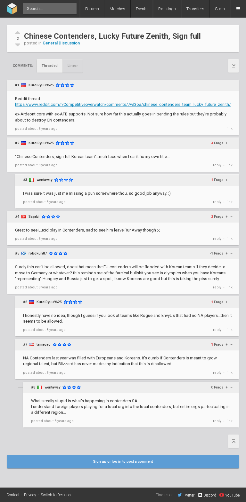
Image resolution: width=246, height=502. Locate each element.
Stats (220, 8)
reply (217, 165)
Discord (209, 495)
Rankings (167, 8)
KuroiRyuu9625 (41, 85)
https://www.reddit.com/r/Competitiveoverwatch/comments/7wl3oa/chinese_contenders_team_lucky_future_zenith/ (123, 104)
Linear (73, 66)
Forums (92, 8)
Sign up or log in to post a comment (123, 461)
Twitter (188, 495)
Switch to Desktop (56, 495)
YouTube (232, 495)
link (229, 128)
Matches (117, 8)
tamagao (44, 344)
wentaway (44, 180)
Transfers (195, 8)
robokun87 (38, 253)
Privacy (30, 495)
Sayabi (34, 217)
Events (142, 8)
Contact (13, 495)
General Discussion (61, 43)
